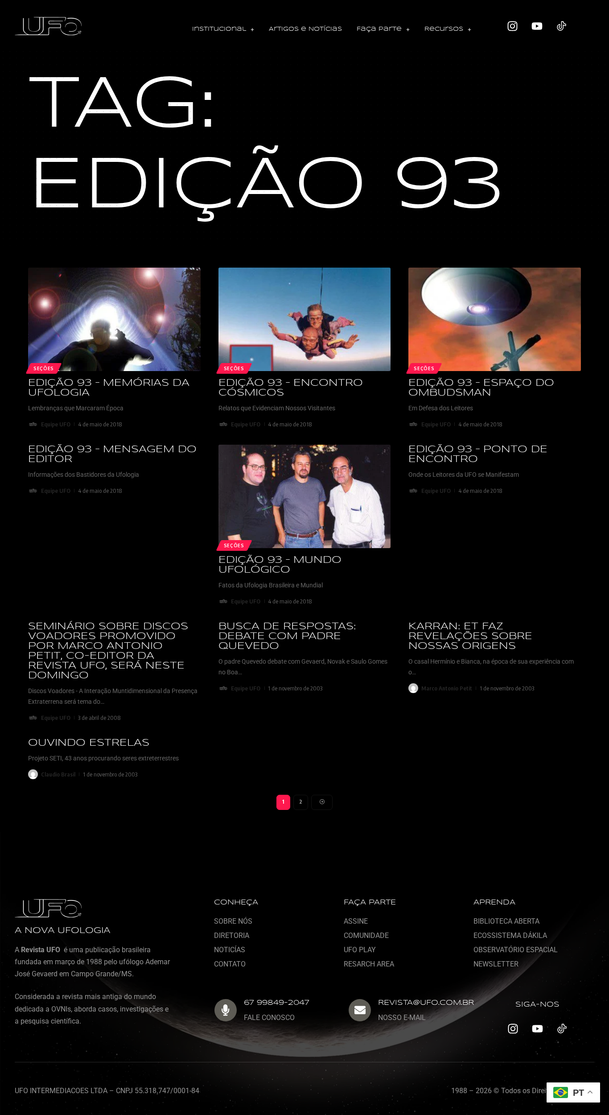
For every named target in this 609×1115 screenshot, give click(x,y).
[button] (223, 29)
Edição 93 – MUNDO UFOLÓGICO (280, 565)
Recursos (443, 29)
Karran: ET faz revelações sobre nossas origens (470, 636)
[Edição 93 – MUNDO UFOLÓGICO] (304, 496)
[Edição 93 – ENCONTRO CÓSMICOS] (304, 319)
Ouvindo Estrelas (88, 743)
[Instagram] (513, 26)
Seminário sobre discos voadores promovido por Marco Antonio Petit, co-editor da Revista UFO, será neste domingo (108, 651)
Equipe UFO (55, 424)
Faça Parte (379, 29)
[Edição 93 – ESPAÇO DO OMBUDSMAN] (494, 319)
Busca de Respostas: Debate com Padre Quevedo (287, 636)
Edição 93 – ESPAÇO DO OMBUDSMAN (481, 388)
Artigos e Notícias (305, 29)
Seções (43, 368)
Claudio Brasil (58, 774)
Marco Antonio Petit (446, 688)
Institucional (219, 29)
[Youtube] (537, 26)
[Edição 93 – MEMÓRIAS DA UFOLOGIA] (114, 319)
